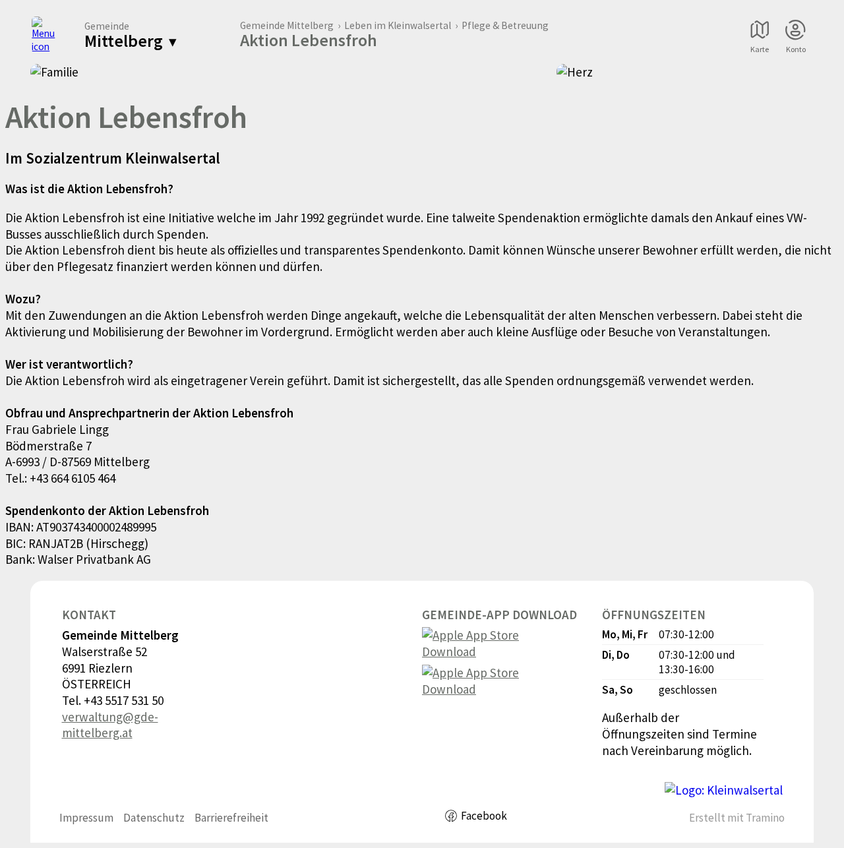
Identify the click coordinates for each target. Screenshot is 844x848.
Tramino (765, 817)
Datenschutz (154, 817)
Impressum (86, 817)
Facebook (484, 815)
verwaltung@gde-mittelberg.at (110, 725)
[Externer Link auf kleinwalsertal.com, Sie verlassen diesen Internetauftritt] (724, 790)
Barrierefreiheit (231, 817)
